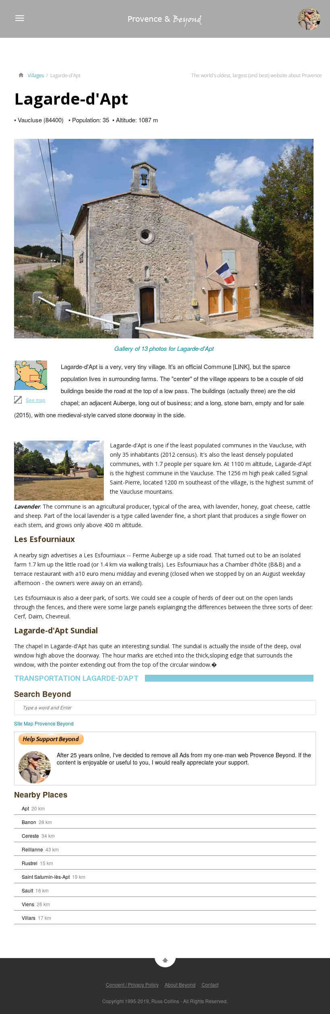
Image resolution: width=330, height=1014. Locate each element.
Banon (29, 821)
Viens (28, 904)
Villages (36, 75)
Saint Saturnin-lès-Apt (46, 876)
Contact (210, 984)
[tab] (164, 678)
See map (35, 399)
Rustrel (29, 862)
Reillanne (32, 849)
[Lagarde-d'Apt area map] (30, 375)
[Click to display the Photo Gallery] (164, 238)
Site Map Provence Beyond (44, 723)
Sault (27, 890)
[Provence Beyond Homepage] (101, 24)
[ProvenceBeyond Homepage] (23, 74)
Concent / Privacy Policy (132, 984)
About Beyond (180, 984)
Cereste (30, 835)
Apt (25, 808)
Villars (28, 917)
